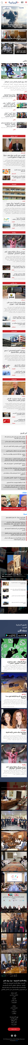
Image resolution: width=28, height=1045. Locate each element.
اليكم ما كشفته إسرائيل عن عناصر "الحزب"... (18, 323)
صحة (25, 514)
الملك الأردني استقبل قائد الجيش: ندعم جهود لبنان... (18, 177)
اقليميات (14, 331)
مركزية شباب (14, 1007)
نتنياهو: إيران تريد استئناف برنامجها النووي (15, 451)
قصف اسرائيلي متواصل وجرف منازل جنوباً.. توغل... (18, 317)
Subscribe (14, 1029)
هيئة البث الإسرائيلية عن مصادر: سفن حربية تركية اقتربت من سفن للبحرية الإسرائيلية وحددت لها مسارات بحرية (14, 487)
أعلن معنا (14, 1022)
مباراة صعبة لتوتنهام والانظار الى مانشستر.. (9, 95)
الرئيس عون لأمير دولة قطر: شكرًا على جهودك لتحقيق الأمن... (14, 156)
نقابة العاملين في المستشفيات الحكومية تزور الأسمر (15, 529)
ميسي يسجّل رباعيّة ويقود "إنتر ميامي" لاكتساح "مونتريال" (15, 252)
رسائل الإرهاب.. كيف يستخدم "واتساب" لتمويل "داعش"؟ (16, 662)
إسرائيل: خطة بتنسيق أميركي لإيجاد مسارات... (19, 365)
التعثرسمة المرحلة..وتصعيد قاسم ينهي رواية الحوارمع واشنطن (15, 39)
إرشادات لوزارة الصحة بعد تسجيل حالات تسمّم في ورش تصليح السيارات (15, 538)
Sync (17, 1040)
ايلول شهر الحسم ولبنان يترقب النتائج (21, 51)
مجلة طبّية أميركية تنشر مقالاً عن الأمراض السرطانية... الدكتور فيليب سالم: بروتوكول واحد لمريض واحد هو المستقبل (14, 523)
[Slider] (14, 17)
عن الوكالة (14, 1020)
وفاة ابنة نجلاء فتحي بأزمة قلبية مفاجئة (16, 733)
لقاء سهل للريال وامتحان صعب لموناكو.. (15, 81)
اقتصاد (14, 184)
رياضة (14, 232)
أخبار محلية (7, 8)
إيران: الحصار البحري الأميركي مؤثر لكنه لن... (19, 372)
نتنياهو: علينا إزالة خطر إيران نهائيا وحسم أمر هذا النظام (14, 454)
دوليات (24, 492)
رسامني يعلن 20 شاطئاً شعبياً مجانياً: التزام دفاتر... (18, 225)
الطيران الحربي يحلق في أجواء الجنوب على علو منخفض (14, 446)
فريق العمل (14, 1018)
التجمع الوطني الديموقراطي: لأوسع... (19, 420)
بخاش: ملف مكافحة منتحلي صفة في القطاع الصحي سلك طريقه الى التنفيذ (15, 534)
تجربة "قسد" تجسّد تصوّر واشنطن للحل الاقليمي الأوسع (10, 114)
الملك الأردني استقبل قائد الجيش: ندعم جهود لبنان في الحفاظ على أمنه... (14, 26)
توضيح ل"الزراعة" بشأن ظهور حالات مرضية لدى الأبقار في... (15, 204)
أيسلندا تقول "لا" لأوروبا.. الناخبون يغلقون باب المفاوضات (14, 478)
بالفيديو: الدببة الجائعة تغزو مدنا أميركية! (16, 697)
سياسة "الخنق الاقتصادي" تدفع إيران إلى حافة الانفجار (15, 351)
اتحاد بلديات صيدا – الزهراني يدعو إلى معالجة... (18, 218)
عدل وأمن (14, 283)
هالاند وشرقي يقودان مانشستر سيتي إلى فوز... (18, 274)
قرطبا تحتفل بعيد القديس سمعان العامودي (19, 413)
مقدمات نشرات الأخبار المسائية (19, 170)
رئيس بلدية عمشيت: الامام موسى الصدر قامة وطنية (16, 399)
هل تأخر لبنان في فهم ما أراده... (8, 51)
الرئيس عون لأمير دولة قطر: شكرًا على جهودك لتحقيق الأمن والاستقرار (14, 469)
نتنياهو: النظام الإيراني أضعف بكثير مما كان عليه (15, 442)
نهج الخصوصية (14, 1016)
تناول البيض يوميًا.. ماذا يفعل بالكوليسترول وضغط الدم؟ (15, 518)
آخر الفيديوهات (22, 551)
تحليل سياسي (4, 31)
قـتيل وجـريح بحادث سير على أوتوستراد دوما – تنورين (16, 303)
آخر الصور (24, 785)
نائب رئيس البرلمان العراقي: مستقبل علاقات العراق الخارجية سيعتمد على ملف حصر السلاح (15, 459)
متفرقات (14, 379)
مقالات (14, 1013)
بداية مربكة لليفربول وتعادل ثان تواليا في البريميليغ (18, 266)
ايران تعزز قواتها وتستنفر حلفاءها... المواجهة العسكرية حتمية (8, 124)
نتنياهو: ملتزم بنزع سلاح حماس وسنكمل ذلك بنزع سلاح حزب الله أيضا (15, 437)
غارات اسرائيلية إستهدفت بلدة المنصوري (16, 482)
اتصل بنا (14, 1024)
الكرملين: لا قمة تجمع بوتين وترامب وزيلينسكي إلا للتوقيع (14, 473)
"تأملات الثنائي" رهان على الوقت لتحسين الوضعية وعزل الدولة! (9, 104)
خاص (3, 43)
